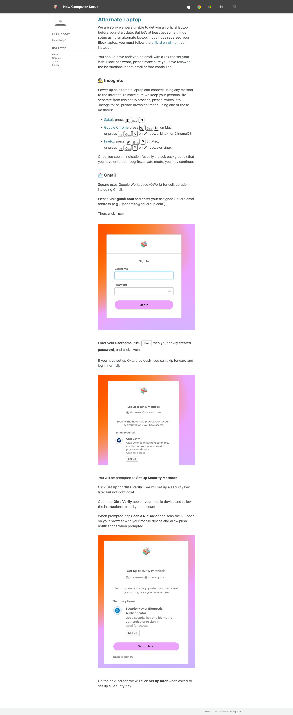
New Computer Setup (81, 7)
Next (121, 213)
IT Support (61, 34)
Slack (55, 61)
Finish (55, 65)
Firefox (109, 141)
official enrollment (166, 42)
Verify (136, 349)
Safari (108, 120)
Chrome (56, 58)
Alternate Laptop (119, 19)
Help (222, 7)
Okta (55, 54)
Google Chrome (116, 127)
